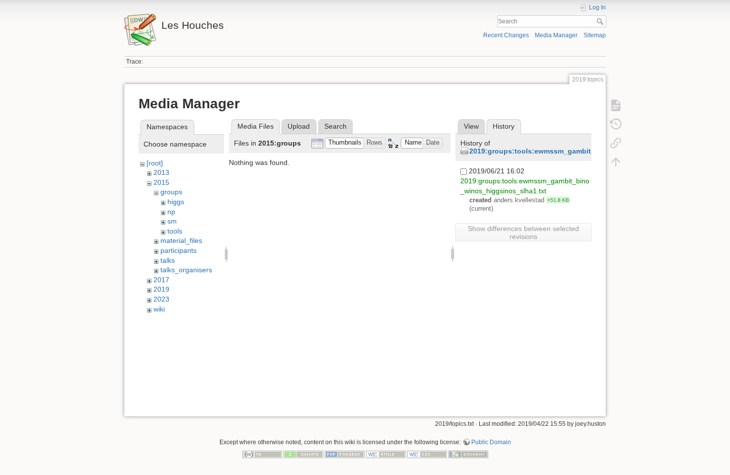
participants (178, 250)
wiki (159, 309)
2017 (161, 280)
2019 (161, 289)
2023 (161, 299)
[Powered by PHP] (345, 453)
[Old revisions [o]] (615, 124)
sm (172, 221)
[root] (154, 163)
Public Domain (491, 442)
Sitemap (595, 35)
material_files (181, 240)
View (471, 126)
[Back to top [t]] (615, 162)
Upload (299, 126)
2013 (161, 172)
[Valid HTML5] (386, 453)
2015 (161, 182)
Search (601, 21)
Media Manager (556, 35)
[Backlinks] (615, 143)
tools (174, 231)
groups (171, 192)
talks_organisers (186, 270)
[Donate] (303, 453)
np (171, 212)
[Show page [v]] (615, 105)
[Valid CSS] (427, 453)
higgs (175, 202)
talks (167, 260)
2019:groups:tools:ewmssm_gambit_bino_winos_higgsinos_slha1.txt (587, 151)
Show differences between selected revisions (523, 232)
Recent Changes (506, 35)
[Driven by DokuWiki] (468, 453)
